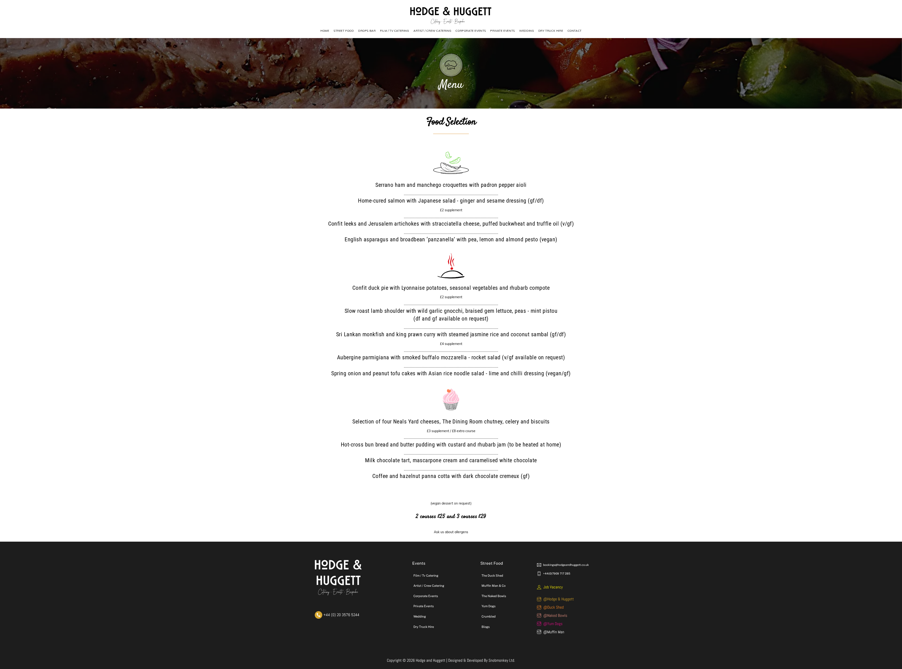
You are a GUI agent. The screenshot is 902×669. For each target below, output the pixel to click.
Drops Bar (367, 30)
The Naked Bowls (494, 596)
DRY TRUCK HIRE (550, 30)
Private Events (502, 30)
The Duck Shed (492, 575)
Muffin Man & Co (493, 585)
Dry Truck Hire (423, 627)
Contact (575, 30)
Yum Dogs (489, 606)
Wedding (526, 30)
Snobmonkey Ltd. (502, 660)
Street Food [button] (344, 30)
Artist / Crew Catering (432, 30)
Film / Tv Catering (425, 575)
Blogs (486, 627)
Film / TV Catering (394, 30)
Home (324, 30)
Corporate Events (470, 30)
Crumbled (489, 616)
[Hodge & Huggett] (451, 24)
